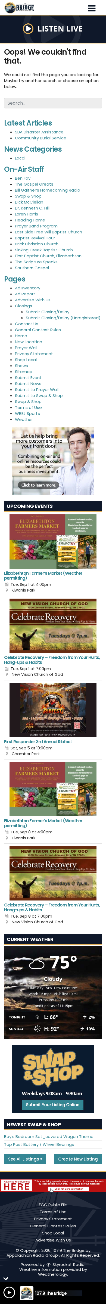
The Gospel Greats (34, 184)
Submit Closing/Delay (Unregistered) (63, 318)
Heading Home (30, 220)
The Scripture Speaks (36, 262)
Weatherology (52, 1274)
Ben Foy (22, 178)
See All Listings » (25, 1159)
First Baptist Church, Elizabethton (48, 256)
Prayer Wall (26, 348)
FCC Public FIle (53, 1205)
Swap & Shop (28, 196)
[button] (92, 6)
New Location (28, 342)
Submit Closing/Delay (47, 312)
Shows (21, 365)
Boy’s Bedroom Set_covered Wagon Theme (48, 1136)
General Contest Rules (38, 330)
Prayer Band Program (36, 226)
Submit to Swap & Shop (39, 395)
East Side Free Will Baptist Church (48, 232)
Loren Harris (26, 214)
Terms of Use (28, 407)
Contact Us (26, 324)
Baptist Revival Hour (35, 238)
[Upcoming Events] (53, 541)
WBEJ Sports (27, 413)
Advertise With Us (33, 300)
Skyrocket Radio (68, 1264)
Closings (23, 306)
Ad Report (25, 294)
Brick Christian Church (36, 244)
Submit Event (28, 377)
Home (21, 336)
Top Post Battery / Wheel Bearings (39, 1144)
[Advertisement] (53, 461)
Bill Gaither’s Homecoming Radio (47, 190)
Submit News (28, 383)
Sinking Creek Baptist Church (44, 250)
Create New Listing (78, 1159)
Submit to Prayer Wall (36, 389)
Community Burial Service (40, 138)
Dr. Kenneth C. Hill (32, 208)
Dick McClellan (29, 202)
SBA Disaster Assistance (39, 132)
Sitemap (23, 371)
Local (20, 158)
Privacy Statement (34, 354)
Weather (24, 419)
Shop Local (26, 359)
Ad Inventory (27, 288)
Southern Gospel (32, 268)
